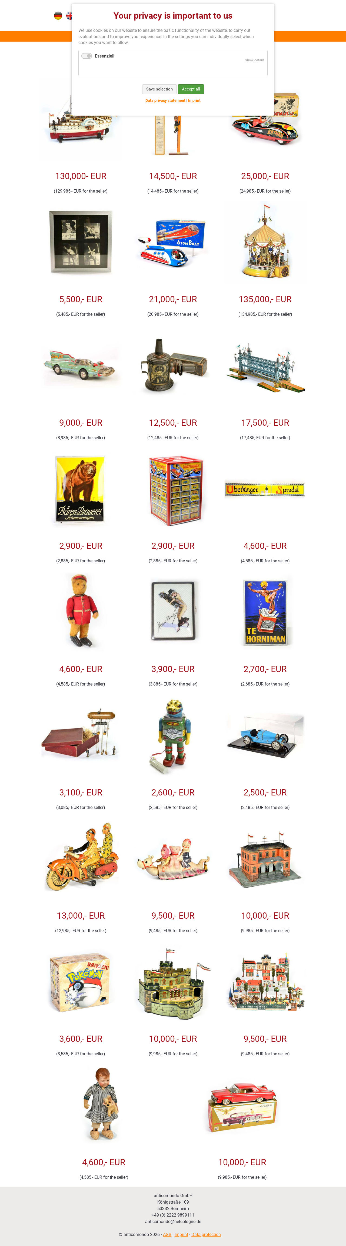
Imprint (181, 1234)
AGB (167, 1234)
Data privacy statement (165, 100)
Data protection (206, 1234)
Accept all (191, 89)
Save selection (159, 89)
